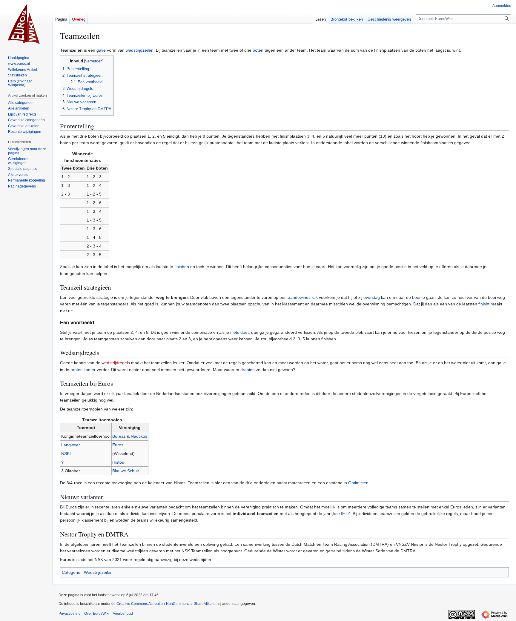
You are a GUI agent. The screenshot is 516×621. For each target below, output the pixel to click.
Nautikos (139, 436)
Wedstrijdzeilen (98, 572)
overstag (371, 297)
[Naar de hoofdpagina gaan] (26, 24)
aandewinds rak (303, 297)
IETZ (345, 513)
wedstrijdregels (116, 362)
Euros (117, 444)
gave (101, 50)
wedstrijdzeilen (139, 50)
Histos (118, 462)
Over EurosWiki (96, 613)
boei (416, 297)
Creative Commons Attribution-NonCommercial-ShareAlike (164, 604)
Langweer (70, 444)
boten (258, 50)
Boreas (119, 436)
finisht (483, 304)
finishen (181, 266)
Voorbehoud (123, 613)
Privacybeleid (70, 613)
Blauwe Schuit (125, 470)
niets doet (239, 332)
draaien (247, 369)
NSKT (66, 453)
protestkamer (83, 369)
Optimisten (358, 482)
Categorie (71, 572)
